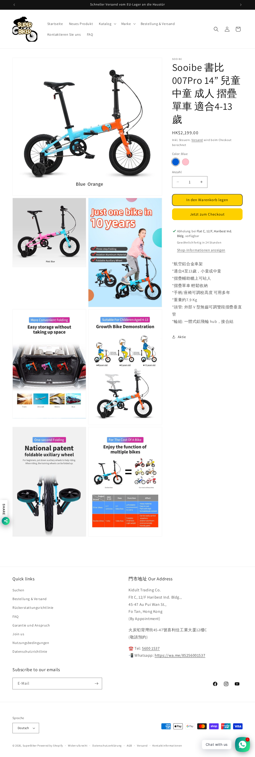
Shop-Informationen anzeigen (201, 250)
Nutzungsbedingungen (30, 642)
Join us (18, 634)
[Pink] (185, 161)
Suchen (18, 590)
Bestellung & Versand (29, 599)
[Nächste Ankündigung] (240, 4)
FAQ (15, 616)
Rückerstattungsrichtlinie (33, 607)
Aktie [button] (182, 337)
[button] (107, 23)
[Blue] (175, 161)
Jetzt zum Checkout (207, 214)
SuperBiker (30, 745)
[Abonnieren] (96, 683)
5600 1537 (151, 648)
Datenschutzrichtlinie (29, 651)
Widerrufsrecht (78, 745)
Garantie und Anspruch (31, 625)
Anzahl (177, 172)
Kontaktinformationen (167, 745)
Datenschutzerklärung (107, 745)
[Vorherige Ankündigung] (14, 4)
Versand (197, 140)
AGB (129, 745)
